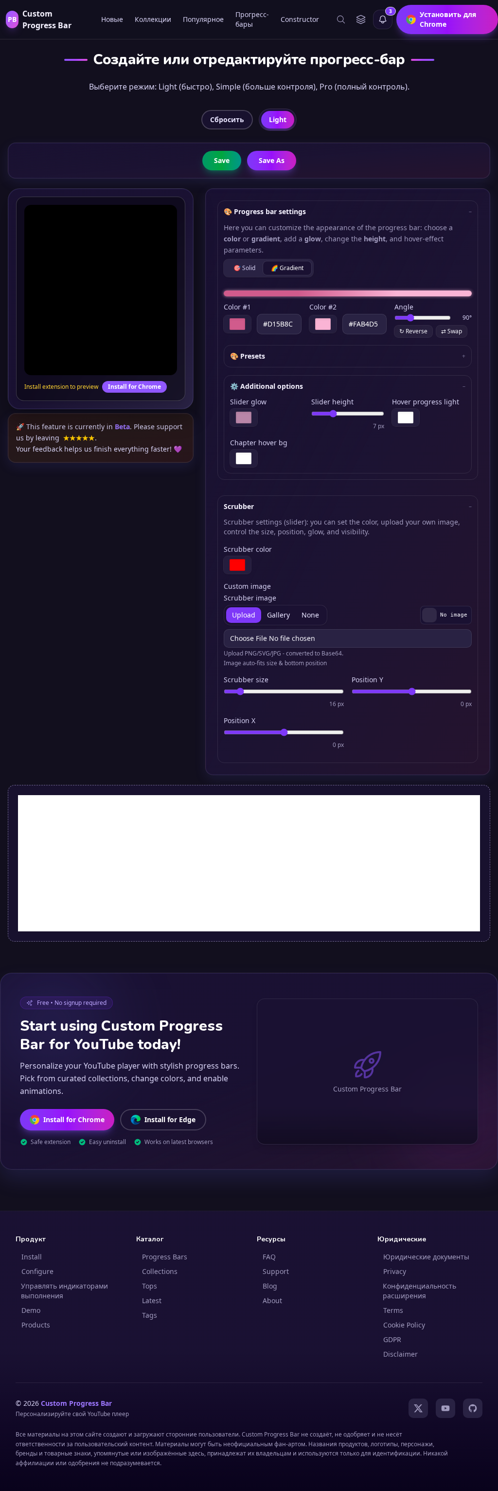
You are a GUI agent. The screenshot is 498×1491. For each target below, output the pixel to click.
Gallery (278, 614)
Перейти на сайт (404, 1457)
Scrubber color (248, 549)
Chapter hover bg (258, 442)
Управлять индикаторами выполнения (64, 1290)
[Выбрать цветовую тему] (361, 19)
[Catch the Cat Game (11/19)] (414, 1475)
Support (276, 1271)
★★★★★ (79, 437)
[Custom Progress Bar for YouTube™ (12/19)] (421, 1475)
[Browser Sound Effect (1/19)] (340, 1475)
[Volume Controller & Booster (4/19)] (367, 1475)
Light (277, 119)
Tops (149, 1286)
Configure (37, 1271)
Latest (151, 1300)
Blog (270, 1286)
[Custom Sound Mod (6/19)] (380, 1475)
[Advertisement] (249, 863)
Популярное (203, 19)
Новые (112, 19)
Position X (239, 720)
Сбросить (227, 119)
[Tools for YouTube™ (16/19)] (448, 1475)
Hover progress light (425, 401)
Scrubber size (246, 679)
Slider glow (248, 401)
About (272, 1300)
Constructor (300, 19)
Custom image (247, 586)
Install (31, 1256)
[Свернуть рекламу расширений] (475, 1251)
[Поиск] (341, 19)
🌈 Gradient (287, 268)
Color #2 (323, 306)
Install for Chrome (134, 386)
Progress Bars (164, 1256)
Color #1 (237, 306)
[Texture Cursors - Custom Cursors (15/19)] (442, 1475)
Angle (403, 306)
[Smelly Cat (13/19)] (428, 1475)
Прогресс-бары (252, 19)
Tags (149, 1315)
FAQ (269, 1256)
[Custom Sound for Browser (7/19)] (387, 1475)
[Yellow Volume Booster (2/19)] (347, 1475)
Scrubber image (250, 597)
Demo (30, 1310)
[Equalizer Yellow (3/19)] (357, 1475)
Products (35, 1324)
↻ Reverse (413, 331)
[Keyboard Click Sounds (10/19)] (407, 1475)
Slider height (332, 401)
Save (222, 160)
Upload (243, 614)
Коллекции (153, 19)
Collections (160, 1271)
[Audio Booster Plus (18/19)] (462, 1475)
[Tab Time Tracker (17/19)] (455, 1475)
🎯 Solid (244, 268)
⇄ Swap (451, 331)
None (310, 614)
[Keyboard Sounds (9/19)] (401, 1475)
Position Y (367, 679)
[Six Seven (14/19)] (435, 1475)
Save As (272, 160)
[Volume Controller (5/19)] (373, 1475)
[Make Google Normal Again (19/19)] (469, 1475)
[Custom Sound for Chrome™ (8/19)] (394, 1475)
